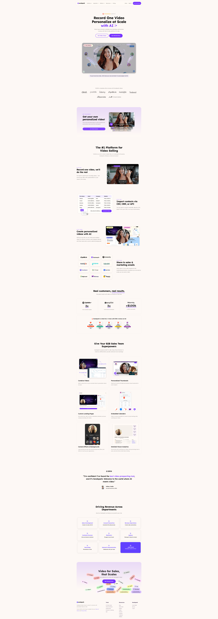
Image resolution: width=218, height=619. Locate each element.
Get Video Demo (102, 35)
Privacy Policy (84, 610)
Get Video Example (94, 128)
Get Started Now (137, 3)
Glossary (120, 611)
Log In (133, 608)
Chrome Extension (109, 606)
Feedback (121, 615)
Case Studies (134, 605)
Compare (120, 613)
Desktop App (108, 608)
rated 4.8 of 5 (113, 13)
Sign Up (133, 606)
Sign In (130, 3)
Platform (102, 3)
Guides (120, 610)
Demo (126, 3)
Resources (108, 3)
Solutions (89, 3)
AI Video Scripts (109, 605)
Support (120, 608)
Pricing (114, 3)
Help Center (121, 606)
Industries (95, 3)
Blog (120, 605)
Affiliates (120, 616)
